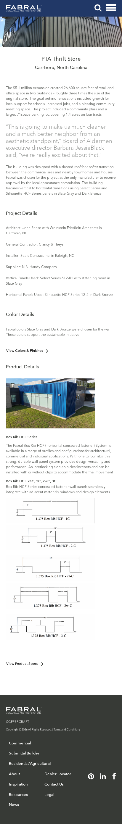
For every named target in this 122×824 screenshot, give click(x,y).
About (14, 774)
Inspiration (18, 784)
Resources (18, 794)
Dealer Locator (57, 774)
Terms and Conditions (67, 729)
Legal (49, 794)
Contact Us (54, 784)
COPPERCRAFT (17, 721)
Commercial (20, 743)
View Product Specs (22, 664)
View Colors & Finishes (24, 351)
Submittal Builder (24, 753)
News (14, 804)
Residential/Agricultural (30, 763)
